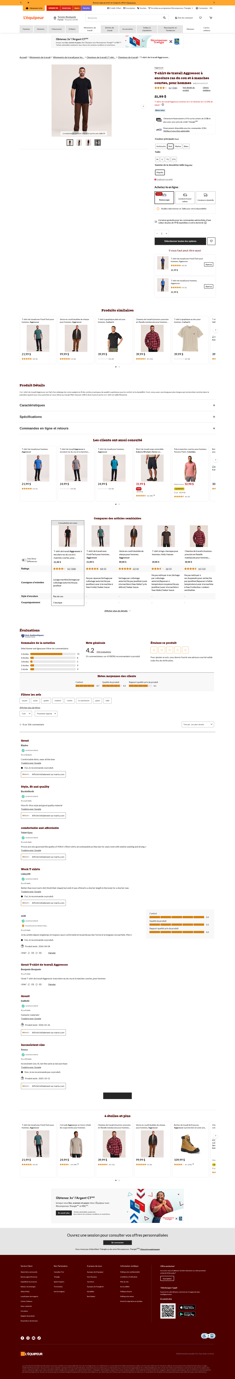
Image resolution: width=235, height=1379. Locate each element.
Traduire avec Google (31, 763)
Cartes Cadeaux (26, 1301)
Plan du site (124, 1282)
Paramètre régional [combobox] (44, 714)
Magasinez (131, 2)
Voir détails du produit (189, 88)
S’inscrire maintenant (150, 1249)
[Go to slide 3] (88, 142)
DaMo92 (25, 1001)
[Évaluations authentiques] (33, 636)
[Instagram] (28, 1338)
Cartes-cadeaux (206, 28)
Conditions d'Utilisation (128, 1277)
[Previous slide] (21, 2)
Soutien (143, 8)
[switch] (25, 560)
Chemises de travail (128, 57)
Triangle (57, 1277)
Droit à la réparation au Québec (131, 1301)
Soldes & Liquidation (147, 28)
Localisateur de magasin (29, 1296)
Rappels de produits (28, 1316)
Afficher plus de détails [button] (116, 610)
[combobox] (200, 725)
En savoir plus (166, 1299)
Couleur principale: (165, 139)
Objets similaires (207, 88)
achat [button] (35, 701)
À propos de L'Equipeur (95, 1272)
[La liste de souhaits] (200, 18)
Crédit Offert (115, 8)
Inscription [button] (130, 8)
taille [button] (107, 701)
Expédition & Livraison (29, 1282)
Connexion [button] (203, 8)
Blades (24, 745)
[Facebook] (22, 1338)
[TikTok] (39, 1338)
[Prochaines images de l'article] (143, 106)
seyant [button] (24, 701)
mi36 (23, 916)
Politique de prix (126, 1291)
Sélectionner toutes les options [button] (180, 241)
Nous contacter (26, 1306)
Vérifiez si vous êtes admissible (176, 131)
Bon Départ (91, 1296)
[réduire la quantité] (166, 233)
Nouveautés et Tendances (170, 28)
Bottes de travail (109, 28)
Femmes (26, 29)
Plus (118, 1095)
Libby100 (25, 874)
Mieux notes (160, 110)
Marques (190, 29)
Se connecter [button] (117, 1242)
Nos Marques (92, 1277)
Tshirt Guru (27, 833)
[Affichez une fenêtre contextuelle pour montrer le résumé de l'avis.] (154, 496)
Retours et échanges (28, 1287)
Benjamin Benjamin (31, 969)
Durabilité (90, 1291)
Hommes (40, 29)
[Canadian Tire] (53, 8)
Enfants (72, 29)
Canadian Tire (59, 1272)
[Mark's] (77, 8)
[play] (28, 2)
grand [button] (97, 701)
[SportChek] (66, 8)
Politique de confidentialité (130, 1272)
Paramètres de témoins (29, 1321)
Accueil (23, 57)
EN (211, 8)
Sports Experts (59, 1282)
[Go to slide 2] (79, 142)
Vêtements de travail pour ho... (68, 57)
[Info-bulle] (163, 104)
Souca (24, 1050)
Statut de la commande (29, 1272)
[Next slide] (214, 2)
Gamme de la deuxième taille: (170, 165)
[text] (38, 359)
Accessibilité (124, 1287)
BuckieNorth (27, 791)
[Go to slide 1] (70, 142)
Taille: (158, 152)
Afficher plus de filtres (30, 707)
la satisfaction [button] (83, 701)
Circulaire (24, 1311)
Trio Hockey (58, 1287)
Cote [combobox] (24, 714)
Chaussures (57, 29)
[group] (145, 488)
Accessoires (127, 29)
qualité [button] (46, 701)
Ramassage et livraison (29, 1277)
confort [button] (69, 701)
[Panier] (210, 18)
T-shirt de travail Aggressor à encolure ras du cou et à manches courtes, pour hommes (181, 78)
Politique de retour (127, 1296)
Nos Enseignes (59, 1291)
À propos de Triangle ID (95, 1287)
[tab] (164, 198)
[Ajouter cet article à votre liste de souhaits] (211, 241)
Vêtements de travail (90, 28)
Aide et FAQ (25, 1291)
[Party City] (86, 8)
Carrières (90, 1282)
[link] (166, 87)
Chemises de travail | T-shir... (100, 57)
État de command (185, 18)
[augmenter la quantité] (157, 233)
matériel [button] (58, 701)
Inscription (167, 1279)
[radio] (161, 146)
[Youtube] (33, 1338)
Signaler (52, 952)
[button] (164, 18)
